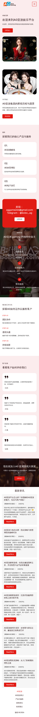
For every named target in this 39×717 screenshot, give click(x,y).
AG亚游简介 (19, 695)
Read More (10, 522)
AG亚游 (19, 691)
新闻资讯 (19, 703)
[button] (19, 219)
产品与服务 (20, 699)
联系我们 (19, 707)
